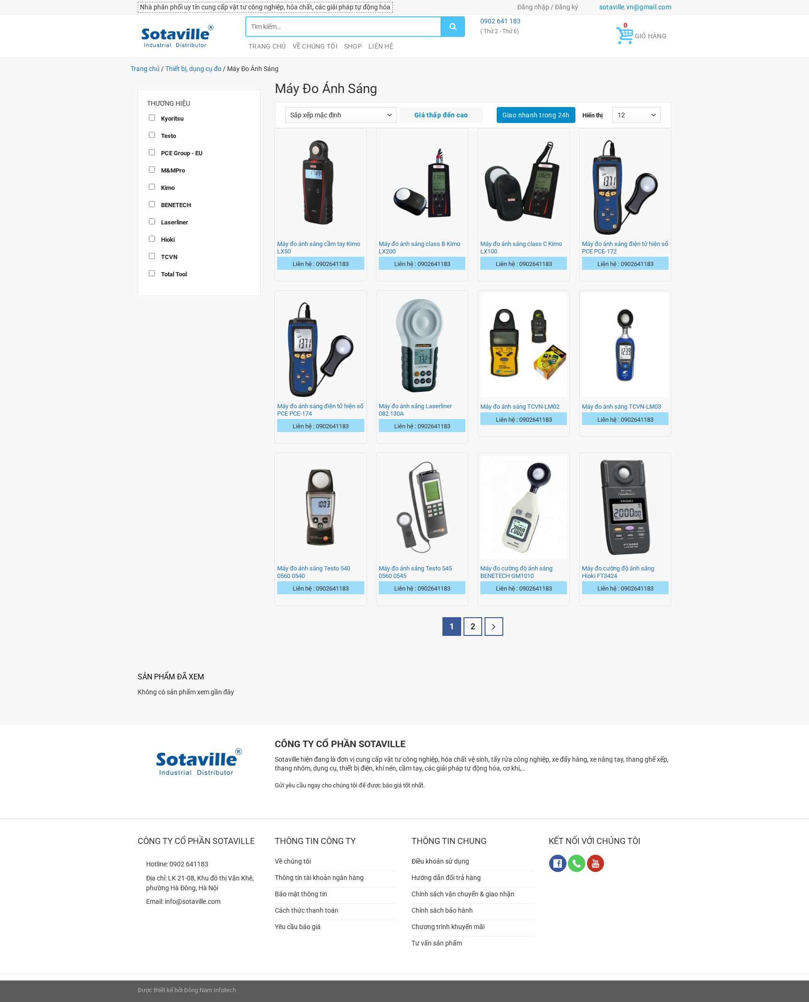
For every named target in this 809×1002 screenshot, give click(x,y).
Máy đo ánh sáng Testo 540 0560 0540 (313, 572)
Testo (168, 135)
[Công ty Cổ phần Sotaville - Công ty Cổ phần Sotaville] (184, 36)
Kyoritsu (172, 118)
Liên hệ (380, 46)
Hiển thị (592, 115)
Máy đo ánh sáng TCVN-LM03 (621, 406)
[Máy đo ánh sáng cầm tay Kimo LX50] (320, 183)
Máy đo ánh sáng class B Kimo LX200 (419, 247)
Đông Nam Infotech (210, 990)
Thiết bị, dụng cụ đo (193, 68)
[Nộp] (453, 26)
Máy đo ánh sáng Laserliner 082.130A (415, 410)
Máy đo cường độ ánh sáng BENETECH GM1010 (516, 572)
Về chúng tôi (315, 46)
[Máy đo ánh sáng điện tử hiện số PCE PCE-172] (625, 183)
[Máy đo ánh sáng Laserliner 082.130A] (422, 345)
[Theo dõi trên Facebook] (557, 863)
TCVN (168, 256)
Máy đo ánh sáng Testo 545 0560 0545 (415, 572)
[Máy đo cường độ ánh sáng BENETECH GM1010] (523, 507)
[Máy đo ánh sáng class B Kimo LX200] (422, 183)
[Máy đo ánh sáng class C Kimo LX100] (523, 183)
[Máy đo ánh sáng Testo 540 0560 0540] (320, 507)
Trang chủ (267, 46)
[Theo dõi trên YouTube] (595, 863)
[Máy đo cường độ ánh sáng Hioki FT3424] (625, 507)
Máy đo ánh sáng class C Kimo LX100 (521, 247)
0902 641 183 (500, 21)
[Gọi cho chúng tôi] (576, 863)
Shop (353, 46)
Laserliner (174, 222)
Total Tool (173, 274)
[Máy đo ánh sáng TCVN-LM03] (625, 345)
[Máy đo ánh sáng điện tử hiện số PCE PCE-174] (320, 345)
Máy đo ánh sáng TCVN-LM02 (519, 406)
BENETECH (175, 205)
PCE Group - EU (181, 153)
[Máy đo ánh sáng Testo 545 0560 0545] (422, 507)
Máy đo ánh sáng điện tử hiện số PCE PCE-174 (320, 410)
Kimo (167, 187)
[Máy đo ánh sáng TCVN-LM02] (523, 345)
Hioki (167, 239)
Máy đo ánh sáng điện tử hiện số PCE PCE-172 (625, 247)
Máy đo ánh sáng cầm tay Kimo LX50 (318, 247)
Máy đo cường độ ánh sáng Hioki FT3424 (618, 572)
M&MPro (172, 170)
